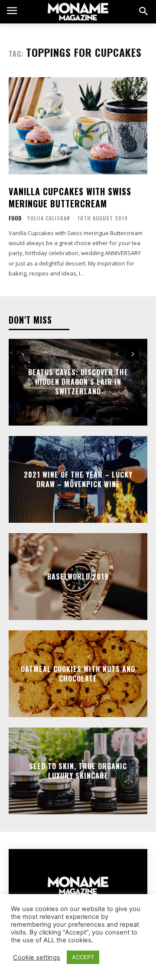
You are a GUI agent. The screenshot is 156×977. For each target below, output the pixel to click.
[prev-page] (116, 354)
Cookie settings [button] (36, 957)
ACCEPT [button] (83, 957)
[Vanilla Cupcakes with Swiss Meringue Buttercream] (78, 125)
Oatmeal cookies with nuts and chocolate (78, 673)
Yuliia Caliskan (48, 218)
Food (15, 218)
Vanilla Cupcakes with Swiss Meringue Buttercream (70, 197)
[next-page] (132, 354)
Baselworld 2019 (78, 576)
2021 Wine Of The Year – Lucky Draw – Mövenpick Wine (78, 479)
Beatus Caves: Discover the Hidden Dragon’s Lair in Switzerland (78, 382)
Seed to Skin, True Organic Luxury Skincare (78, 770)
